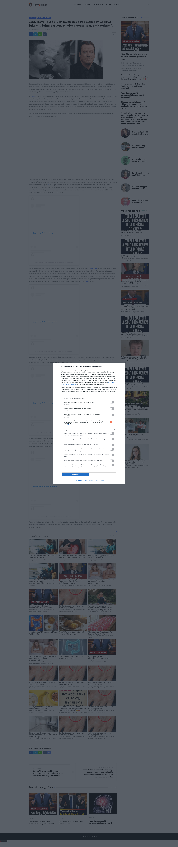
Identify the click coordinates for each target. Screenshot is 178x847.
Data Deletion (79, 480)
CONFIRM (75, 474)
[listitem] (89, 398)
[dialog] (89, 423)
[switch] (112, 402)
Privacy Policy (99, 480)
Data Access (89, 480)
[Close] (121, 366)
